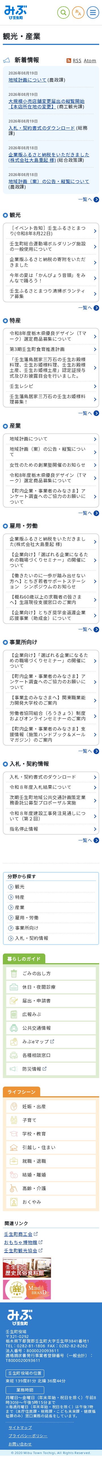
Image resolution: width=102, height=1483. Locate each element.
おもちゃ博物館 (20, 1242)
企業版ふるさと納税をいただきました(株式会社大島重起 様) (49, 157)
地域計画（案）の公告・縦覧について (49, 181)
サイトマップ (20, 1427)
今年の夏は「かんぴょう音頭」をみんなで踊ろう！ (48, 278)
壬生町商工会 (18, 1234)
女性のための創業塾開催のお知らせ (48, 465)
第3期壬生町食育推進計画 (37, 349)
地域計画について (27, 80)
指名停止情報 (24, 829)
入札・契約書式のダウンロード (41, 128)
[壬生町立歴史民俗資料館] (27, 1267)
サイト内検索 (63, 12)
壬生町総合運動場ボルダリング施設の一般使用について (48, 246)
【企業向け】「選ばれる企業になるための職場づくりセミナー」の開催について (49, 559)
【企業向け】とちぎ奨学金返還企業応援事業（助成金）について (48, 615)
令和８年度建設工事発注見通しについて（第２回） (48, 816)
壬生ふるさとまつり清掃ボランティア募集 (48, 293)
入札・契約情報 (31, 938)
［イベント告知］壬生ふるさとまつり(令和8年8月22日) (48, 231)
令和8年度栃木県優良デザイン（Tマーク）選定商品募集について (48, 336)
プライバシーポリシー (28, 1435)
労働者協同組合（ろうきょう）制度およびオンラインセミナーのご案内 (48, 716)
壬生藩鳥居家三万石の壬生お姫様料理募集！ (48, 399)
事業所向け (27, 928)
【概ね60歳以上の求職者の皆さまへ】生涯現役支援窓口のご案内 (46, 599)
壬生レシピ (21, 386)
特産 (20, 897)
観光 (20, 887)
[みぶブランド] (27, 1289)
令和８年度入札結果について (40, 787)
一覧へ (85, 199)
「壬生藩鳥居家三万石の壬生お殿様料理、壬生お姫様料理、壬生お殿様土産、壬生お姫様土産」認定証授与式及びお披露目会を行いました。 (48, 367)
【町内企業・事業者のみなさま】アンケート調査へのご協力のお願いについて (48, 496)
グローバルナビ (93, 12)
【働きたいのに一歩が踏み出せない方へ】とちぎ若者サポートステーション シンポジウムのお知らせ (48, 581)
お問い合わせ (20, 1444)
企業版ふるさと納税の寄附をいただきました (48, 262)
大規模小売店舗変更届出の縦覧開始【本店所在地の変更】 (46, 104)
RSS (77, 60)
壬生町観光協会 (20, 1251)
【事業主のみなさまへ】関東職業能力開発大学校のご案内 (48, 700)
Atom (90, 60)
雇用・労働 (27, 918)
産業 (20, 907)
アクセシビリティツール (78, 12)
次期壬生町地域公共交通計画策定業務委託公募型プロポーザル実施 (48, 800)
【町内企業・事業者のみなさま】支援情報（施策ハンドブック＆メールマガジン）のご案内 (48, 734)
